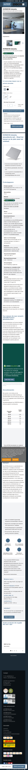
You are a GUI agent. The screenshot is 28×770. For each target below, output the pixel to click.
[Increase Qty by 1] (15, 105)
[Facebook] (4, 763)
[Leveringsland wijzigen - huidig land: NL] (20, 1)
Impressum (5, 728)
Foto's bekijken (9, 617)
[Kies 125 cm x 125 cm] (6, 97)
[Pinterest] (9, 763)
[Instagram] (7, 763)
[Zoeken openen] (14, 4)
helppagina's (12, 585)
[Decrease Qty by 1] (5, 105)
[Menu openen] (23, 4)
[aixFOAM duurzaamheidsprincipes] (5, 691)
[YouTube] (11, 763)
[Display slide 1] (11, 651)
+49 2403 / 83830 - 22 (8, 595)
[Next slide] (22, 650)
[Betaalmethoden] (13, 755)
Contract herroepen (15, 733)
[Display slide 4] (16, 651)
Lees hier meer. (9, 379)
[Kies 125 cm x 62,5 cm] (10, 97)
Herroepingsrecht (7, 733)
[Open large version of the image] (13, 23)
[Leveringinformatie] (13, 742)
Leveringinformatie (7, 735)
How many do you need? (9, 102)
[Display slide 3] (14, 651)
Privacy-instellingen (6, 459)
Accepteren (15, 459)
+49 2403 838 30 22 (11, 677)
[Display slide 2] (13, 651)
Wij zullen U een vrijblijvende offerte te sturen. (15, 769)
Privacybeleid (6, 730)
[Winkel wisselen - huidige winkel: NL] (23, 1)
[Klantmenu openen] (16, 4)
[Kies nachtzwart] (8, 89)
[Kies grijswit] (5, 89)
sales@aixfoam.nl (8, 601)
